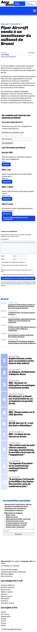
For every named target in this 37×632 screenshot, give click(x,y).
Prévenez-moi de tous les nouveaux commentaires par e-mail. (17, 270)
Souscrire (7, 182)
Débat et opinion (7, 592)
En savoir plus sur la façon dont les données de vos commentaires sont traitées (18, 283)
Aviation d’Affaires (8, 585)
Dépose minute (6, 596)
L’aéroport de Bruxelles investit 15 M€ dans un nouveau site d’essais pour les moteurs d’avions (21, 306)
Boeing (3, 619)
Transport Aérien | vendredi (16, 523)
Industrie (15, 24)
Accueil (5, 24)
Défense (4, 594)
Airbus (3, 612)
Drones (3, 623)
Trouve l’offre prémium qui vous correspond (15, 218)
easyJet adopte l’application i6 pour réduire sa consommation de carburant (22, 321)
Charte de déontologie (9, 569)
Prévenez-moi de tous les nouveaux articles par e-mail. (17, 274)
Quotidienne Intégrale (14, 513)
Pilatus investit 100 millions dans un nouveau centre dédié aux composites (22, 329)
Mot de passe (7, 139)
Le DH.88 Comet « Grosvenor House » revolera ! (22, 313)
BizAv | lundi (10, 515)
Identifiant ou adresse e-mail (13, 132)
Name (3, 256)
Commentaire (5, 239)
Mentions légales (7, 574)
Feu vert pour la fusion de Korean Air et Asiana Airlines (21, 336)
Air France (5, 614)
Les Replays (5, 566)
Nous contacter (7, 576)
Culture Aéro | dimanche (15, 527)
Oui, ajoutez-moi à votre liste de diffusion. (13, 262)
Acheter (6, 164)
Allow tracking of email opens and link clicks (14, 265)
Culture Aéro (6, 590)
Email (3, 259)
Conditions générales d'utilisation (13, 572)
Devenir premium (17, 3)
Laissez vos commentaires (8, 56)
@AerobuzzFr (6, 561)
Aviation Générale (13, 311)
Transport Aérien (13, 302)
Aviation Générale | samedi (16, 525)
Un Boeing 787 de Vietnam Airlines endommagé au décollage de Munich (22, 342)
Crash (3, 621)
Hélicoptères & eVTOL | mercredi (18, 519)
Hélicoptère (5, 598)
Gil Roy (32, 52)
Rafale (3, 625)
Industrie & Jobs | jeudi (15, 521)
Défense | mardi (12, 517)
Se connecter (30, 3)
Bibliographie (6, 616)
